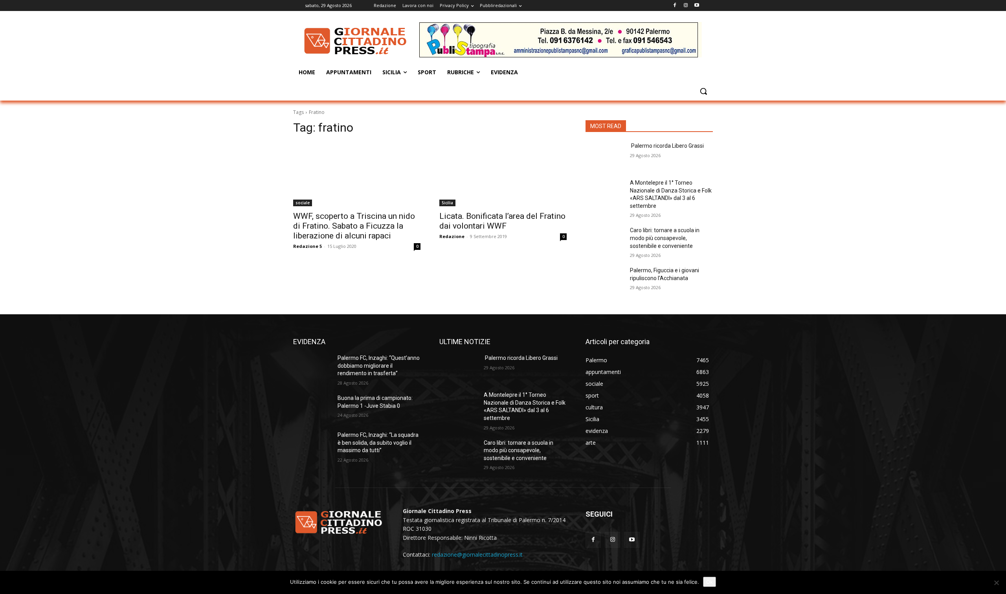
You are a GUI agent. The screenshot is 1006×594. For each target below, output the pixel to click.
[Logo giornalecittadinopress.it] (356, 41)
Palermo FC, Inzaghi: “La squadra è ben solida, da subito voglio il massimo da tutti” (378, 442)
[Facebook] (674, 5)
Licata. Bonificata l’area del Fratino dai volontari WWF (502, 221)
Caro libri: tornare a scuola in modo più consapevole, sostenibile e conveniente (664, 238)
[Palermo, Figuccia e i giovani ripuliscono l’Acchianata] (605, 280)
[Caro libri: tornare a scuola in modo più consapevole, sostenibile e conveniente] (605, 240)
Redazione (451, 236)
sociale (303, 202)
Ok (709, 582)
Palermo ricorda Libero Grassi (667, 146)
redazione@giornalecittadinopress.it (477, 554)
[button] (703, 91)
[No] (996, 583)
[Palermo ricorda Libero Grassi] (605, 155)
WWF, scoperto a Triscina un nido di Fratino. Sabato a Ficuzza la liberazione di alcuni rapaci (354, 225)
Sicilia (447, 202)
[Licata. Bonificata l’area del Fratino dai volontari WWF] (503, 174)
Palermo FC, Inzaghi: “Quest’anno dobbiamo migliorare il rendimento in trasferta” (379, 365)
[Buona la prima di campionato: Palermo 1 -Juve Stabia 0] (312, 407)
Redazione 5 (307, 246)
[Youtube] (696, 5)
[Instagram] (685, 5)
